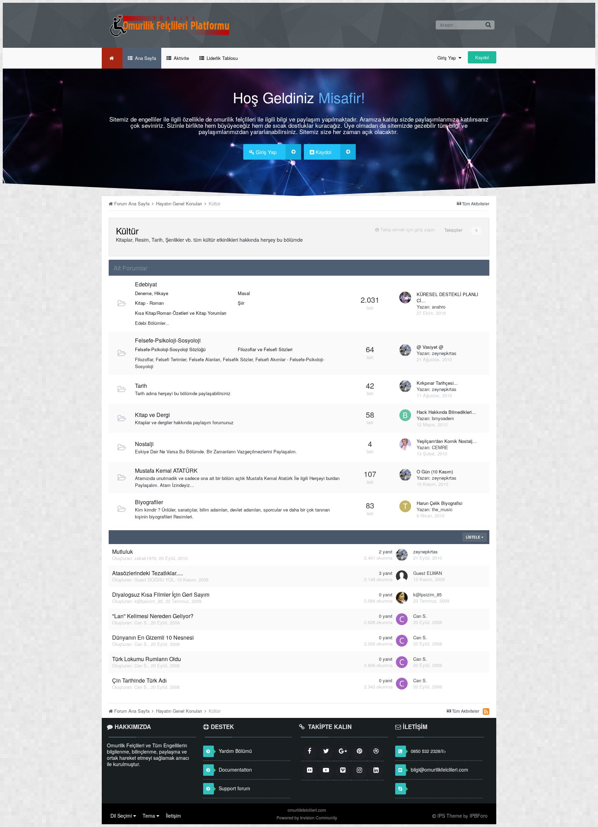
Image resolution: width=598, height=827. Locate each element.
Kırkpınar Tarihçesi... (437, 383)
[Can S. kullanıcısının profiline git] (402, 619)
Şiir (241, 303)
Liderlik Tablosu (221, 58)
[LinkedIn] (376, 770)
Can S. (141, 622)
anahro (438, 306)
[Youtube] (326, 770)
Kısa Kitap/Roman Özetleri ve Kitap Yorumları (180, 313)
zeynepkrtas (444, 353)
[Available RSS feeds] (486, 711)
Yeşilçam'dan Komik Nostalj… (447, 441)
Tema (149, 815)
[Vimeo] (342, 770)
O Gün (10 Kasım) (435, 472)
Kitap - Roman (149, 303)
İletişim (173, 815)
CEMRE (440, 447)
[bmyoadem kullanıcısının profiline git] (405, 415)
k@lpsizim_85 (148, 601)
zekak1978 (145, 558)
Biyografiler (149, 502)
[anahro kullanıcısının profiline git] (405, 297)
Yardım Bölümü (235, 750)
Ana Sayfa (145, 58)
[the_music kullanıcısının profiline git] (405, 506)
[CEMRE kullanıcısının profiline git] (405, 444)
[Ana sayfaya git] (112, 58)
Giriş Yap (448, 57)
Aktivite (180, 58)
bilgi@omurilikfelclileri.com (439, 769)
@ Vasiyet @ (430, 347)
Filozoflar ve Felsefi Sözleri (265, 349)
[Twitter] (326, 751)
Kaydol (482, 57)
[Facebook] (309, 751)
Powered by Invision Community (307, 817)
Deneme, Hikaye (151, 293)
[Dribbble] (376, 751)
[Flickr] (309, 770)
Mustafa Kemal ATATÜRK (166, 470)
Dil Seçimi (121, 815)
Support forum (234, 788)
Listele (473, 537)
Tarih (141, 386)
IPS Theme (449, 815)
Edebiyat (146, 284)
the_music (442, 509)
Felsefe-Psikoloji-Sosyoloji (168, 340)
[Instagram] (359, 770)
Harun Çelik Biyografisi (439, 503)
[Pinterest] (359, 751)
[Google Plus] (342, 751)
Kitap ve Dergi (152, 415)
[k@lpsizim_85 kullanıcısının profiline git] (402, 598)
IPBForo (479, 815)
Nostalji (144, 444)
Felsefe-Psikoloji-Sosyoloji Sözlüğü (170, 349)
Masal (244, 293)
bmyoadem (443, 418)
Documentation (235, 769)
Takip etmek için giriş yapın (407, 229)
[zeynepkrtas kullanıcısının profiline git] (405, 350)
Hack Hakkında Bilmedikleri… (446, 412)
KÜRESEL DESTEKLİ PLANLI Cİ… (447, 297)
